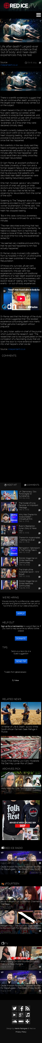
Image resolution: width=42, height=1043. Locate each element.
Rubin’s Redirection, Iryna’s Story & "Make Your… (27, 528)
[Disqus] (20, 387)
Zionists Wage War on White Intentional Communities (28, 560)
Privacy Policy (21, 1032)
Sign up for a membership (12, 626)
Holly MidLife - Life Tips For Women (18, 788)
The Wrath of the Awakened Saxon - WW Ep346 (29, 572)
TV (6, 943)
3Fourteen (12, 883)
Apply (20, 613)
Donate (21, 638)
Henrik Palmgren (21, 1029)
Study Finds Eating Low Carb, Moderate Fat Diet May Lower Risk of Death (20, 762)
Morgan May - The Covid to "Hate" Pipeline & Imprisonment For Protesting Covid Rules (20, 926)
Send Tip (21, 661)
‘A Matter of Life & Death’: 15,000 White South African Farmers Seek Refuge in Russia (19, 729)
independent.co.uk (9, 65)
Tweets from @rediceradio (15, 672)
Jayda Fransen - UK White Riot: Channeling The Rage (21, 902)
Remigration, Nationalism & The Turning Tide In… (29, 549)
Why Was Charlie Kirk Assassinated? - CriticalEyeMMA (28, 516)
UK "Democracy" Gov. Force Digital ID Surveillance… (28, 493)
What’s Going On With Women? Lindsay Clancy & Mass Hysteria (19, 962)
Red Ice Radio (13, 848)
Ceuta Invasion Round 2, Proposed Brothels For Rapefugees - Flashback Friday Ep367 (21, 867)
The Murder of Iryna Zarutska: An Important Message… (28, 505)
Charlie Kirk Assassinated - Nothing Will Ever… (29, 538)
